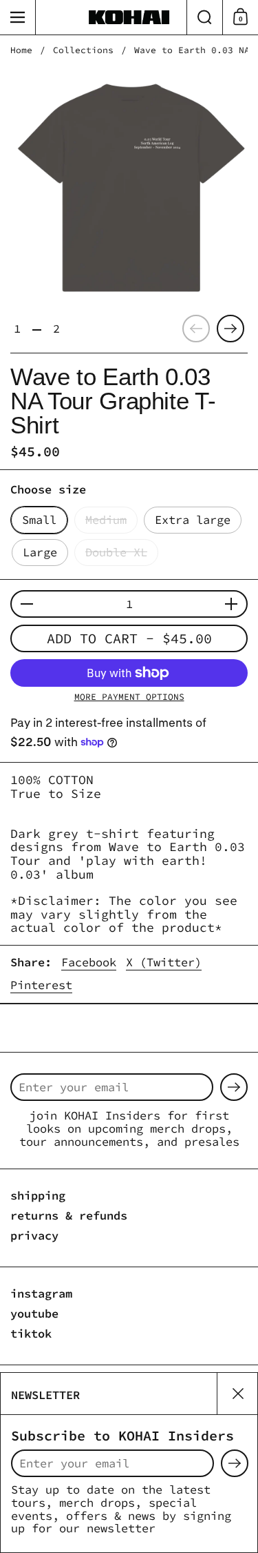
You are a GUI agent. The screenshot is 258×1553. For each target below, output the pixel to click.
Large (40, 552)
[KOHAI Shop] (129, 17)
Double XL (116, 552)
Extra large (192, 519)
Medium (106, 519)
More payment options (129, 697)
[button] (204, 17)
